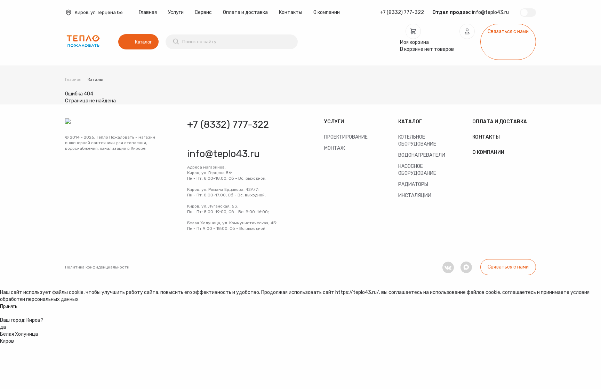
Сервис (203, 12)
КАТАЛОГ (410, 122)
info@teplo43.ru (490, 12)
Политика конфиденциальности (97, 267)
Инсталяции (414, 196)
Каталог (143, 42)
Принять (8, 306)
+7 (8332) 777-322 (402, 12)
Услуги (176, 12)
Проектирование (346, 137)
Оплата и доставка (245, 12)
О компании (326, 12)
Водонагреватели (421, 155)
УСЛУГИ (334, 122)
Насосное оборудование (417, 169)
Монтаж (334, 148)
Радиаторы (413, 184)
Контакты (290, 12)
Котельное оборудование (417, 140)
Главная (148, 12)
